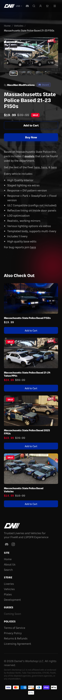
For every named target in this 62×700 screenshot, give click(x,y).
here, (37, 167)
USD (18, 5)
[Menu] (54, 6)
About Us (9, 564)
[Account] (40, 6)
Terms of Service (14, 627)
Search (8, 569)
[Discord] (27, 6)
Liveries (9, 583)
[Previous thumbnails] (6, 73)
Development (12, 599)
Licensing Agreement (17, 643)
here (44, 167)
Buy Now (31, 137)
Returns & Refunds (15, 638)
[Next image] (52, 52)
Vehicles (18, 25)
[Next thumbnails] (56, 73)
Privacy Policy (13, 633)
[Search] (34, 6)
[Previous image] (10, 52)
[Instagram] (13, 544)
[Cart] (47, 6)
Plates (8, 594)
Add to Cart (31, 125)
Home (7, 25)
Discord (45, 84)
